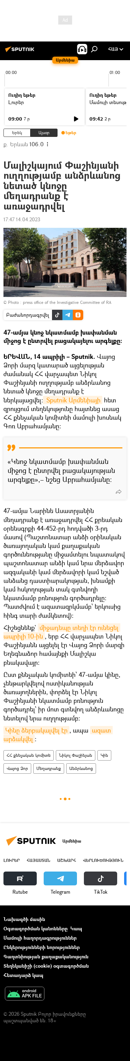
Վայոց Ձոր (17, 768)
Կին (104, 755)
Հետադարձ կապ (23, 975)
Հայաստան (38, 860)
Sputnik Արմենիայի (73, 400)
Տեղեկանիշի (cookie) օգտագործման (46, 965)
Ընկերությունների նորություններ (41, 947)
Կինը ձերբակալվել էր (36, 730)
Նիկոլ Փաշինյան (75, 755)
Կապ (76, 928)
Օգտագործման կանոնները (35, 928)
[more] (118, 492)
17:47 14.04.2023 (21, 219)
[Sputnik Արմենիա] (20, 51)
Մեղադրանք (48, 768)
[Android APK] (24, 994)
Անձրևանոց (81, 768)
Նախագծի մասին (24, 919)
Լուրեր (16, 102)
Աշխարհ (66, 860)
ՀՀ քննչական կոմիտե (29, 755)
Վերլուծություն (103, 860)
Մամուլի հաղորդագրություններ (40, 937)
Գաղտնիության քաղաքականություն (45, 956)
